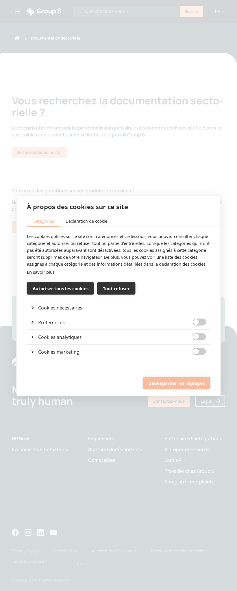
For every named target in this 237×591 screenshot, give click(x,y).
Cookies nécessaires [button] (60, 307)
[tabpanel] (118, 295)
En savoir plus (41, 272)
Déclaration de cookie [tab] (86, 221)
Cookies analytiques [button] (60, 337)
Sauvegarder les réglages (177, 383)
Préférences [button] (51, 322)
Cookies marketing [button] (58, 351)
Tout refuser (116, 288)
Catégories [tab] (43, 221)
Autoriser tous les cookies (60, 288)
